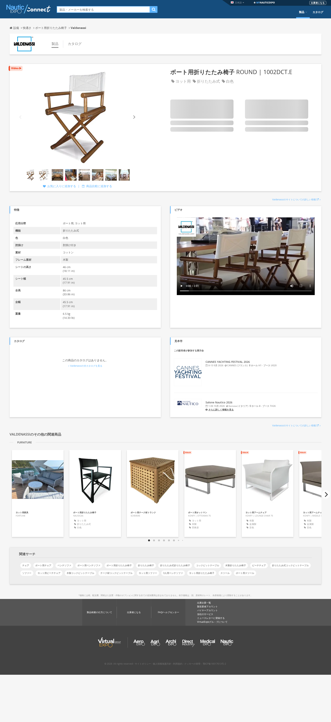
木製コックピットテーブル (80, 573)
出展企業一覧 (204, 602)
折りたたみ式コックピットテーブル (290, 565)
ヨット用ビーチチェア (49, 573)
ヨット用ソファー (148, 573)
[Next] (134, 117)
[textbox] (103, 9)
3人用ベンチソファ (173, 573)
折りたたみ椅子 (146, 565)
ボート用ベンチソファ (88, 565)
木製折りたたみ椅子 (235, 565)
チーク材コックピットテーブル (116, 573)
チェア (25, 565)
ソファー (26, 573)
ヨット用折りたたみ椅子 (201, 573)
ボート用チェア (43, 565)
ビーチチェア (259, 565)
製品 (301, 12)
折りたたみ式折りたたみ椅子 (175, 565)
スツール (225, 573)
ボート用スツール (245, 573)
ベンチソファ (64, 565)
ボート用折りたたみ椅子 (119, 565)
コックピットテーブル (207, 565)
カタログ (318, 12)
